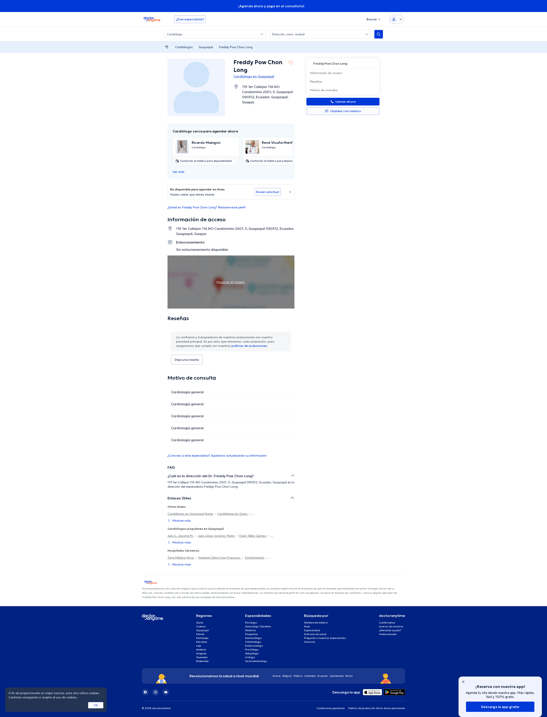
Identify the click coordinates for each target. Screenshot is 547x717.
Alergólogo (252, 653)
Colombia (310, 675)
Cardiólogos (184, 47)
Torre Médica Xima (181, 558)
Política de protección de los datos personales (376, 708)
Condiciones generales (331, 708)
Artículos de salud (315, 634)
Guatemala (337, 675)
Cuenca (201, 626)
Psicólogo (251, 622)
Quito (199, 622)
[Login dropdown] (396, 19)
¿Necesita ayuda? (390, 630)
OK (96, 705)
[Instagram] (155, 692)
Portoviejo (202, 638)
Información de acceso (326, 73)
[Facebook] (145, 692)
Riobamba (202, 661)
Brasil (349, 675)
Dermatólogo (253, 638)
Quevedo (201, 657)
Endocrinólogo (254, 645)
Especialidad (312, 630)
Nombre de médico (316, 622)
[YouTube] (165, 692)
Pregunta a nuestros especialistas (325, 638)
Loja (198, 645)
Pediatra (250, 630)
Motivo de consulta (323, 90)
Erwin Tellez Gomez (253, 536)
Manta (200, 634)
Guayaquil (206, 47)
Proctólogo (252, 649)
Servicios (309, 641)
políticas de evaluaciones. (249, 346)
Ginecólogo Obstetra (258, 626)
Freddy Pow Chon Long (236, 47)
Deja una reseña (187, 360)
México (298, 675)
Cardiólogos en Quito (232, 514)
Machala (201, 641)
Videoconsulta (388, 634)
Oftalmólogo (253, 641)
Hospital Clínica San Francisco (219, 558)
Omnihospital (255, 558)
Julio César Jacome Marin (216, 536)
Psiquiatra (251, 634)
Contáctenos (387, 622)
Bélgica (287, 675)
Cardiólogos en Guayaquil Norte (190, 514)
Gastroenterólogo (256, 661)
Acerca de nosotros (391, 626)
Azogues (201, 653)
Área (307, 626)
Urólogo (250, 657)
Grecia (276, 675)
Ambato (201, 649)
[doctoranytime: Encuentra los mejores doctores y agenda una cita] (166, 47)
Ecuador (323, 675)
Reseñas (316, 81)
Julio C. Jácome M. (181, 536)
